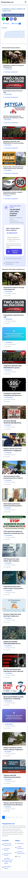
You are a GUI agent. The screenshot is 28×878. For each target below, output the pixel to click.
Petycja (7, 23)
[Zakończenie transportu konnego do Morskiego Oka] (14, 62)
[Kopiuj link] (15, 19)
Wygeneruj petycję (15, 251)
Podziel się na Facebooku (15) (14, 15)
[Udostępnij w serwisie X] (7, 19)
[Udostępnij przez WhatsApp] (3, 19)
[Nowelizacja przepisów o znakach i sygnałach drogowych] (14, 189)
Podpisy (16, 23)
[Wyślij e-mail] (11, 19)
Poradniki (5, 840)
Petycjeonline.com (7, 2)
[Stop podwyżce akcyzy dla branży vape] (14, 87)
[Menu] (25, 2)
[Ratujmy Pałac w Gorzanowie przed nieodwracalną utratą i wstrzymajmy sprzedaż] (14, 163)
